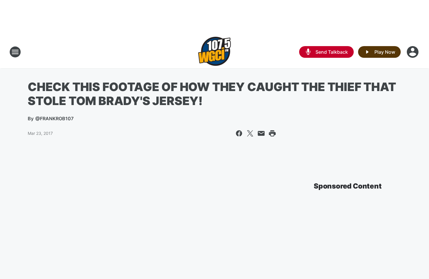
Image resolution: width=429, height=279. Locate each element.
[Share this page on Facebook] (239, 133)
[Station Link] (214, 52)
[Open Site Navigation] (15, 52)
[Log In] (413, 52)
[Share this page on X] (250, 133)
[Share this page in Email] (261, 133)
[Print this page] (272, 133)
